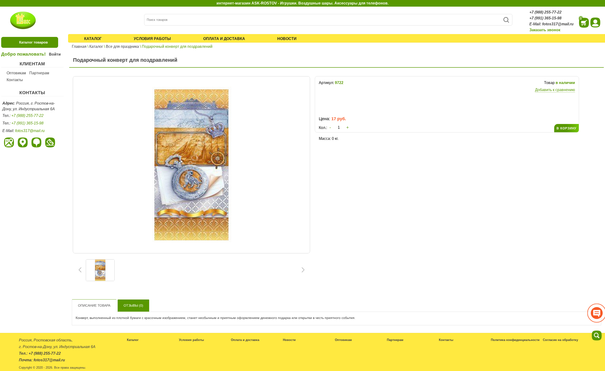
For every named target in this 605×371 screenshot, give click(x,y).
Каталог (93, 39)
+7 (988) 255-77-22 (545, 12)
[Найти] (506, 19)
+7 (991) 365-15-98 (545, 18)
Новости (287, 39)
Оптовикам (16, 73)
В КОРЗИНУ (566, 128)
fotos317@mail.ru (558, 24)
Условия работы (152, 39)
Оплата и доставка (224, 39)
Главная (79, 46)
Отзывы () (133, 305)
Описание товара (94, 305)
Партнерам (39, 73)
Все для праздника (122, 46)
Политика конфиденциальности (515, 340)
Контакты (15, 80)
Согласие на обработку (560, 340)
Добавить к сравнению (555, 90)
